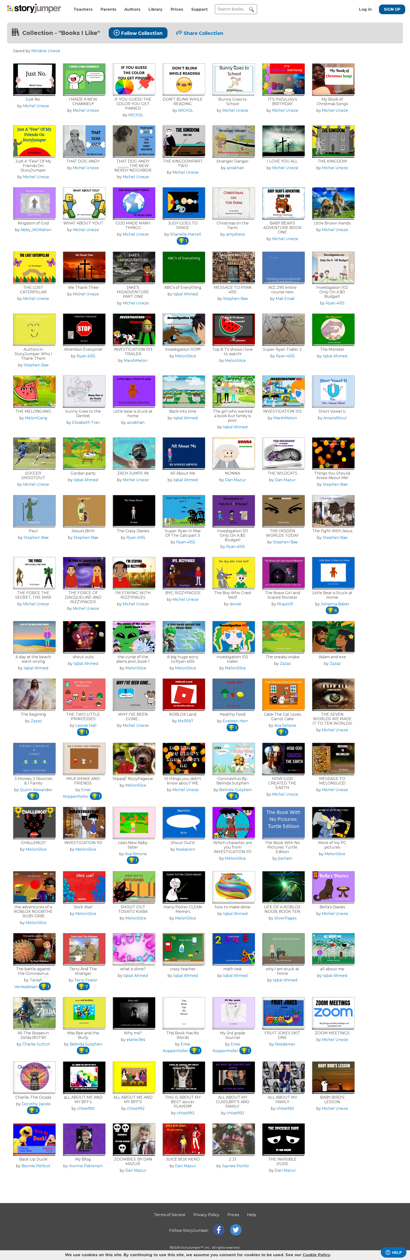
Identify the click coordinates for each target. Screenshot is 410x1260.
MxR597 (185, 721)
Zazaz (285, 663)
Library (156, 9)
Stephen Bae (235, 298)
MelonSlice (185, 356)
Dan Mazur (235, 480)
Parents (108, 9)
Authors (132, 9)
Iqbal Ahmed (185, 294)
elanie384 (135, 1039)
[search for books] (251, 9)
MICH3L (135, 115)
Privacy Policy (206, 1215)
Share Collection (203, 33)
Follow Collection (142, 33)
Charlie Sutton (36, 1044)
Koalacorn (185, 849)
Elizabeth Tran (86, 422)
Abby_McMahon (36, 230)
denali (235, 604)
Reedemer (285, 1044)
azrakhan (235, 168)
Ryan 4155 (335, 303)
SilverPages (285, 918)
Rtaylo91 (285, 604)
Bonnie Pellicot (36, 1166)
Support (199, 9)
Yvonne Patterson (86, 1166)
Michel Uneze (36, 106)
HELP (397, 1253)
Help (251, 1215)
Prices (177, 9)
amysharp (235, 234)
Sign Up (392, 9)
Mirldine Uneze (45, 51)
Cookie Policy (316, 1255)
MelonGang (36, 418)
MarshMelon (136, 360)
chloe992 (86, 1108)
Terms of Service (169, 1215)
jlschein (285, 858)
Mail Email (285, 298)
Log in (365, 9)
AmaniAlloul (335, 418)
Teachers (83, 9)
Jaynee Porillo (235, 1166)
